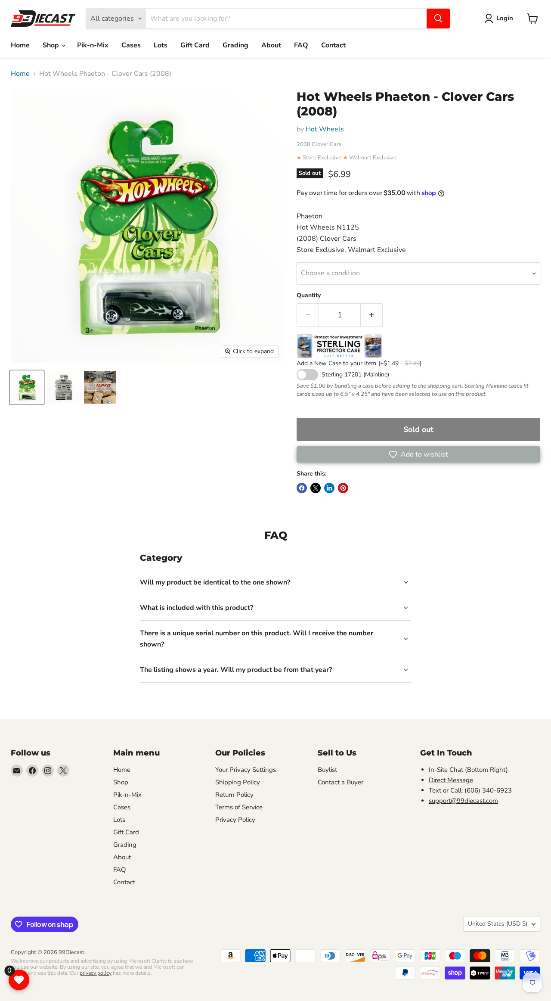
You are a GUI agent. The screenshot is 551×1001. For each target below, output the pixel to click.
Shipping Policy (237, 782)
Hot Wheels (325, 129)
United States (497, 924)
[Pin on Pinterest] (343, 488)
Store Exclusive (322, 158)
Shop (52, 45)
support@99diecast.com (463, 800)
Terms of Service (239, 807)
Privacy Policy (235, 819)
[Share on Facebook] (302, 488)
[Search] (438, 18)
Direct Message (451, 780)
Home (20, 45)
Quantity (309, 295)
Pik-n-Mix (92, 45)
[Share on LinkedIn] (329, 488)
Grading (235, 45)
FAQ (301, 45)
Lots (160, 45)
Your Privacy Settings (245, 769)
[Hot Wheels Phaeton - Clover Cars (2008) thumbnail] (27, 387)
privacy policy (95, 973)
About (271, 45)
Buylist (327, 769)
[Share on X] (315, 488)
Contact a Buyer (340, 782)
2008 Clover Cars (319, 144)
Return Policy (234, 794)
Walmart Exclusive (372, 158)
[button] (418, 454)
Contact (333, 45)
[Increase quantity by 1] (372, 315)
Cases (131, 45)
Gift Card (195, 45)
